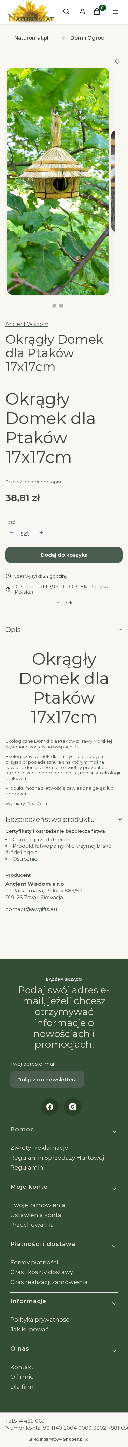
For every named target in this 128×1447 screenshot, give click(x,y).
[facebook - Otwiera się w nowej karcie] (50, 1107)
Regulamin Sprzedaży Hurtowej (57, 1157)
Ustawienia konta (35, 1214)
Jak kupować (29, 1329)
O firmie (22, 1376)
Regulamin (26, 1167)
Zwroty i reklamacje (39, 1147)
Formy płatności (34, 1262)
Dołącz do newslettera (47, 1079)
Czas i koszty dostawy (41, 1272)
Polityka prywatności (40, 1319)
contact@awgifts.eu (31, 909)
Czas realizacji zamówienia (49, 1282)
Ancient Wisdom (26, 324)
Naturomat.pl (31, 37)
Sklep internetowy (56, 1439)
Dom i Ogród (87, 37)
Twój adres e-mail (32, 1063)
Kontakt (22, 1366)
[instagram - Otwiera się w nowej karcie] (73, 1107)
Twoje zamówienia (37, 1205)
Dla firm (22, 1386)
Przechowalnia (32, 1224)
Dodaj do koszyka (64, 555)
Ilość (10, 522)
